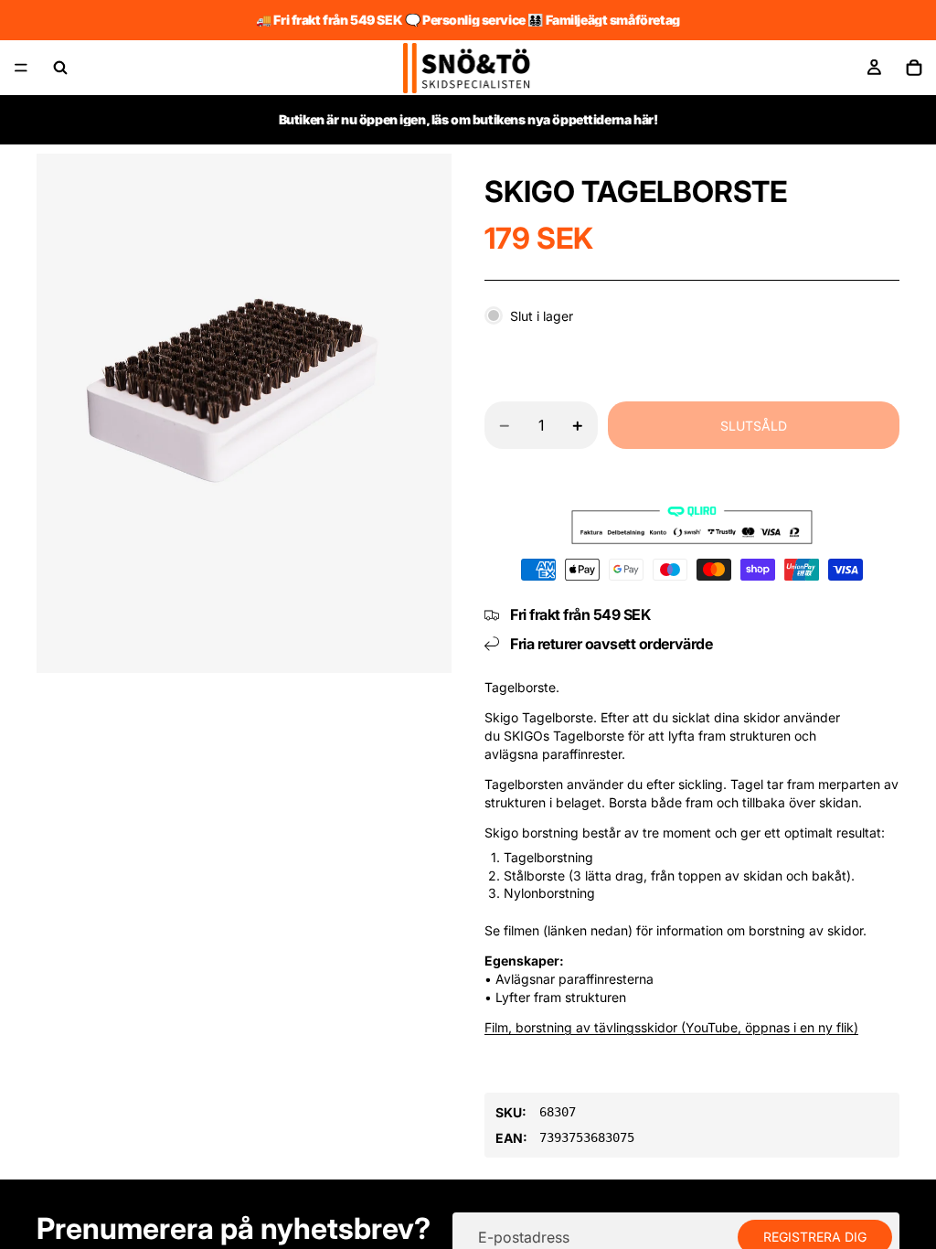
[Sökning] (60, 68)
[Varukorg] (914, 68)
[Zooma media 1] (244, 413)
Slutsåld (753, 425)
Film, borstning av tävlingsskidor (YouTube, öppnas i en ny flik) (671, 1027)
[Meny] (21, 68)
